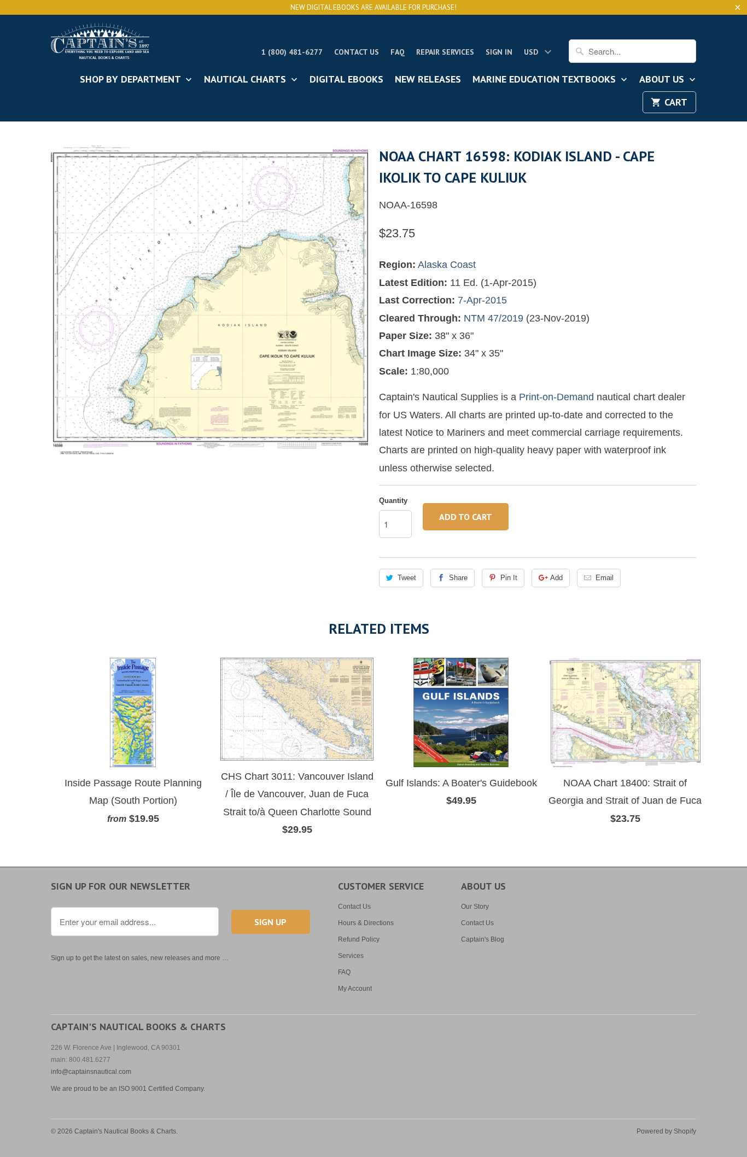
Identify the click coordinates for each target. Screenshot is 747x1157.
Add (556, 578)
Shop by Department (131, 79)
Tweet (407, 578)
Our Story (475, 906)
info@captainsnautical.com (91, 1072)
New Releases (428, 79)
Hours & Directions (366, 923)
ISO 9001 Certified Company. (162, 1088)
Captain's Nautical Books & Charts (125, 1131)
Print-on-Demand (556, 396)
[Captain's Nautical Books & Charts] (100, 44)
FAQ (397, 52)
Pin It (508, 578)
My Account (355, 988)
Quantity (393, 500)
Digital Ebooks (346, 79)
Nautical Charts (246, 79)
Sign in (499, 52)
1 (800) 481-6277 (292, 52)
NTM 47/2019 (493, 318)
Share (458, 578)
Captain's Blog (482, 939)
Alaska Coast (447, 264)
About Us (663, 79)
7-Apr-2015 (482, 300)
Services (351, 956)
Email (605, 578)
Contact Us (356, 52)
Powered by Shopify (666, 1131)
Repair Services (445, 52)
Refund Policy (359, 939)
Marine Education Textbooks (545, 79)
